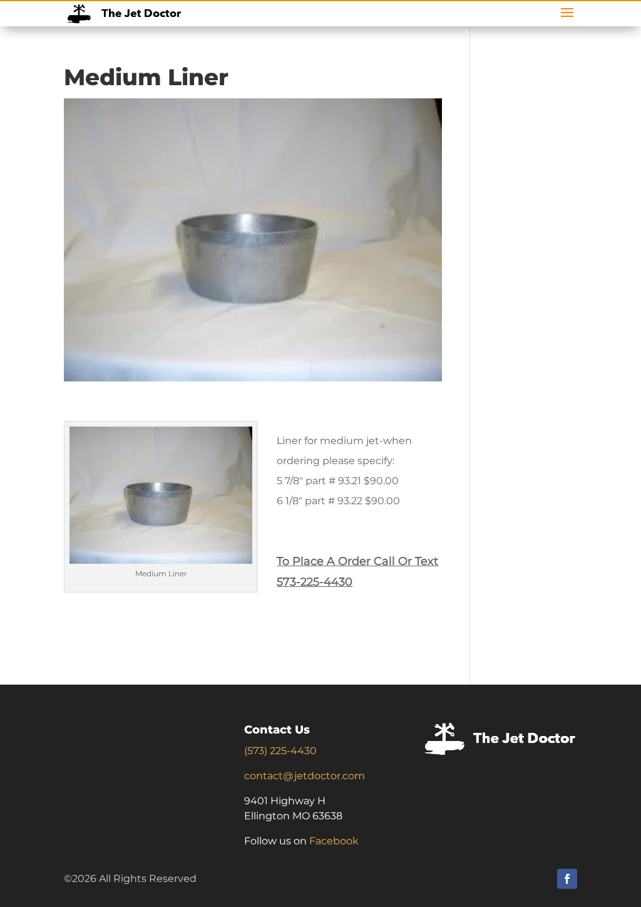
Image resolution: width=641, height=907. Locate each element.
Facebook (334, 841)
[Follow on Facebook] (567, 879)
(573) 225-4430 (280, 751)
